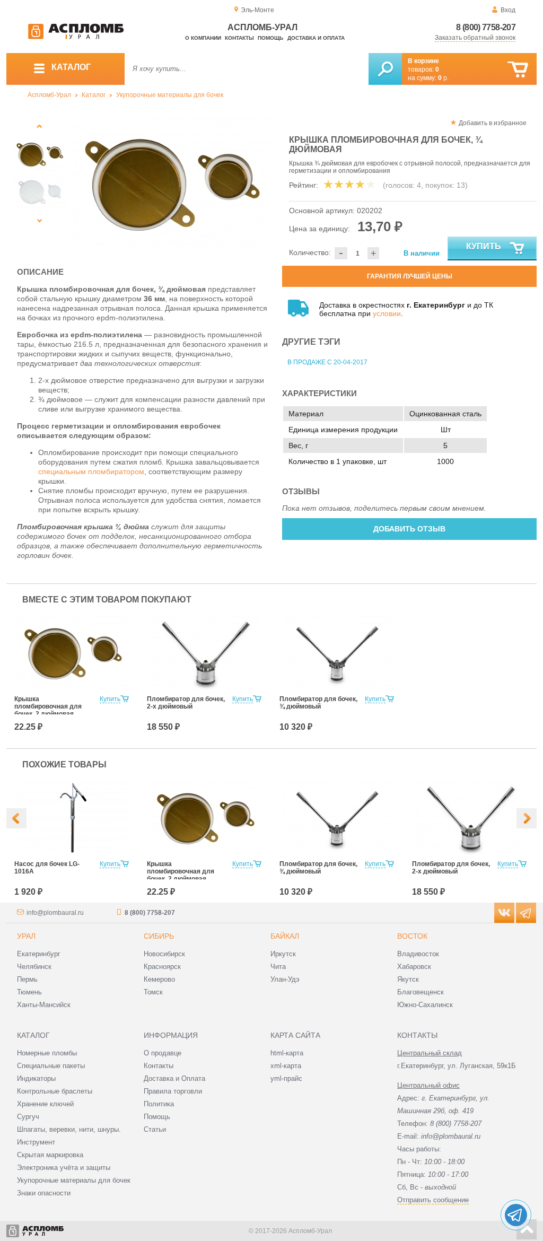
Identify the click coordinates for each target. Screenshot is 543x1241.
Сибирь (159, 936)
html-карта (286, 1053)
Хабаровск (414, 967)
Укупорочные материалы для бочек (169, 95)
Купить (483, 246)
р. (443, 78)
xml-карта (285, 1066)
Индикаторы (36, 1078)
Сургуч (28, 1117)
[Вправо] (526, 818)
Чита (278, 967)
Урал (26, 936)
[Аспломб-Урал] (76, 37)
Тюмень (29, 992)
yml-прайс (286, 1078)
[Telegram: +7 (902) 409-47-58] (516, 1215)
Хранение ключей (45, 1104)
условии (387, 313)
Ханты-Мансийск (44, 1005)
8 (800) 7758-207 (485, 27)
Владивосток (418, 954)
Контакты (239, 38)
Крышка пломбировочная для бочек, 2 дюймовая (48, 706)
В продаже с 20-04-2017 (327, 362)
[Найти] (385, 69)
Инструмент (36, 1142)
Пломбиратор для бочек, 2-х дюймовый (186, 702)
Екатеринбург (38, 954)
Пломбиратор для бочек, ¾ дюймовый (318, 702)
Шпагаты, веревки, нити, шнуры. (69, 1129)
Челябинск (34, 967)
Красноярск (162, 967)
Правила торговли (173, 1091)
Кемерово (159, 979)
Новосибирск (164, 954)
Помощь (270, 38)
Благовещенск (420, 992)
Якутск (408, 979)
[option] (172, 183)
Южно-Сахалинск (425, 1005)
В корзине (423, 61)
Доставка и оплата (316, 38)
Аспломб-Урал (49, 95)
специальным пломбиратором (91, 471)
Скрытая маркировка (50, 1155)
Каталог (94, 95)
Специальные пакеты (51, 1066)
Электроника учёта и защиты (63, 1168)
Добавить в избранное (493, 123)
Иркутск (283, 954)
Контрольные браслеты (54, 1091)
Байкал (284, 936)
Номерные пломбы (47, 1053)
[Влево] (16, 818)
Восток (412, 936)
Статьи (155, 1129)
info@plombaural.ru (55, 912)
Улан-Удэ (285, 979)
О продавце (162, 1053)
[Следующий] (39, 220)
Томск (153, 992)
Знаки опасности (44, 1193)
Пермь (27, 979)
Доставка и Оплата (174, 1078)
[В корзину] (517, 70)
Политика (159, 1104)
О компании (203, 38)
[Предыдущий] (39, 126)
